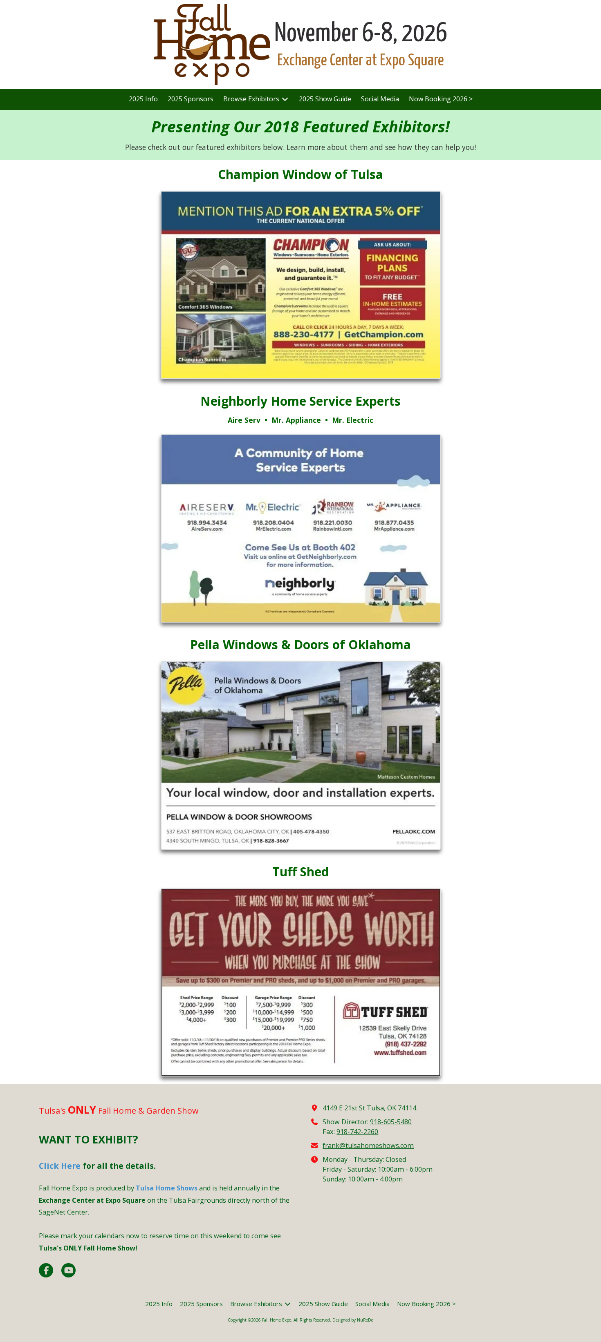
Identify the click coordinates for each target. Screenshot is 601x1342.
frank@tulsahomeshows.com (368, 1145)
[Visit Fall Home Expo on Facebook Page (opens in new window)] (46, 1270)
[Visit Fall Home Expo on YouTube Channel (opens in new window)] (68, 1270)
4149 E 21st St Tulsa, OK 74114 (369, 1107)
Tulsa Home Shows (166, 1187)
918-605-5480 (391, 1121)
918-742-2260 (357, 1131)
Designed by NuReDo (352, 1320)
